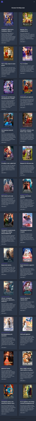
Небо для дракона (25, 334)
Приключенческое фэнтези (5, 332)
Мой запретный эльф (7, 196)
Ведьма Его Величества (26, 163)
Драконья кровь (5, 368)
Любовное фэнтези (4, 62)
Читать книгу (23, 41)
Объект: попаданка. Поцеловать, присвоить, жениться (8, 300)
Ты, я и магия (24, 63)
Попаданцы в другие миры (5, 128)
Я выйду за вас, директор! (8, 163)
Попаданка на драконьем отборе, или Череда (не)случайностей (8, 232)
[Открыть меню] (34, 1)
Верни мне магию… (6, 265)
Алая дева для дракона (26, 97)
